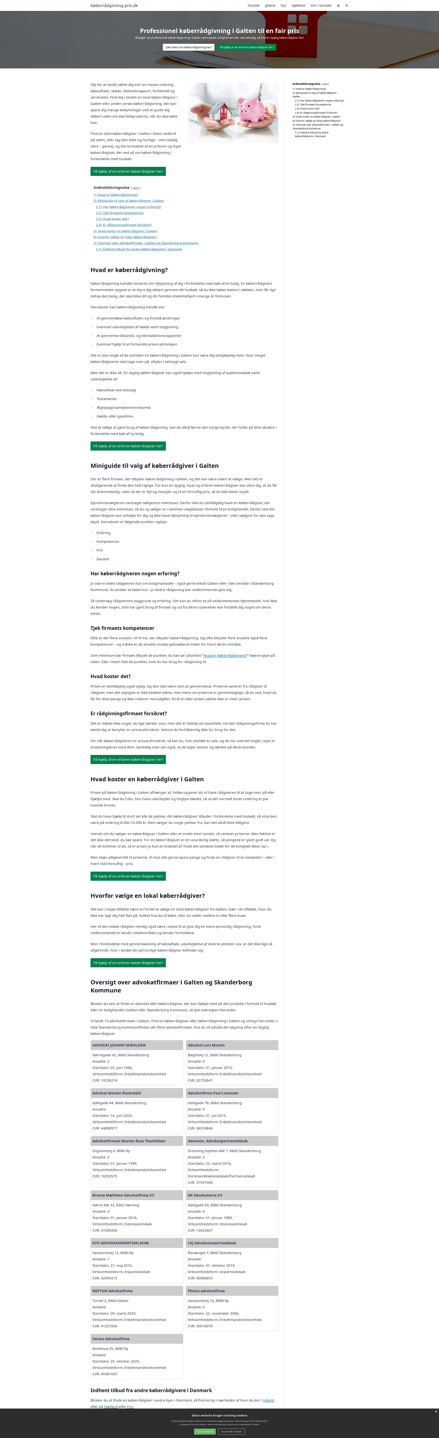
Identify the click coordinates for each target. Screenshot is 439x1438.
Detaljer (255, 1424)
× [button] (436, 1411)
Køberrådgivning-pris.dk (114, 5)
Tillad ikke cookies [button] (231, 1431)
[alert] (219, 1423)
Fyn (283, 5)
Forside (253, 5)
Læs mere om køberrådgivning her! (189, 47)
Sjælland (298, 5)
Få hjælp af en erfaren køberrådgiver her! (247, 47)
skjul (136, 188)
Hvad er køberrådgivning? (225, 655)
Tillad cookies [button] (205, 1431)
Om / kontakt (321, 5)
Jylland (270, 5)
